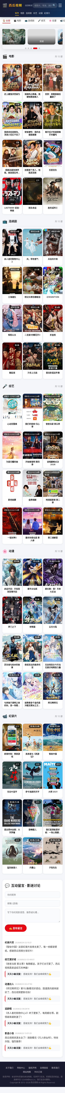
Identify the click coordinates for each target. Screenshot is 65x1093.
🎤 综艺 (41, 20)
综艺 (35, 13)
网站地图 (27, 1072)
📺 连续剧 (29, 20)
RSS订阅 (38, 1072)
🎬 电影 (17, 20)
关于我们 (9, 1068)
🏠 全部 (6, 20)
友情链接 (44, 1068)
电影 (22, 13)
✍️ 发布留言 (15, 928)
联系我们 (55, 1068)
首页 (17, 13)
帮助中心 (21, 1068)
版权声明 (32, 1068)
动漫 (41, 13)
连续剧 (29, 13)
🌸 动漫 (52, 20)
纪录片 (47, 13)
